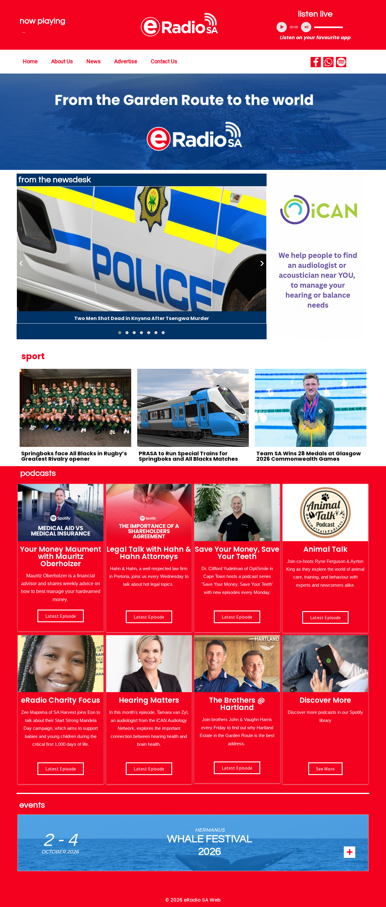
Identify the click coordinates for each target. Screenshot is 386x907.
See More (325, 769)
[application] (315, 27)
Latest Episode (237, 617)
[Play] (282, 27)
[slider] (328, 27)
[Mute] (306, 27)
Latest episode (60, 616)
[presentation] (21, 263)
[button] (119, 333)
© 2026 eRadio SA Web (193, 899)
